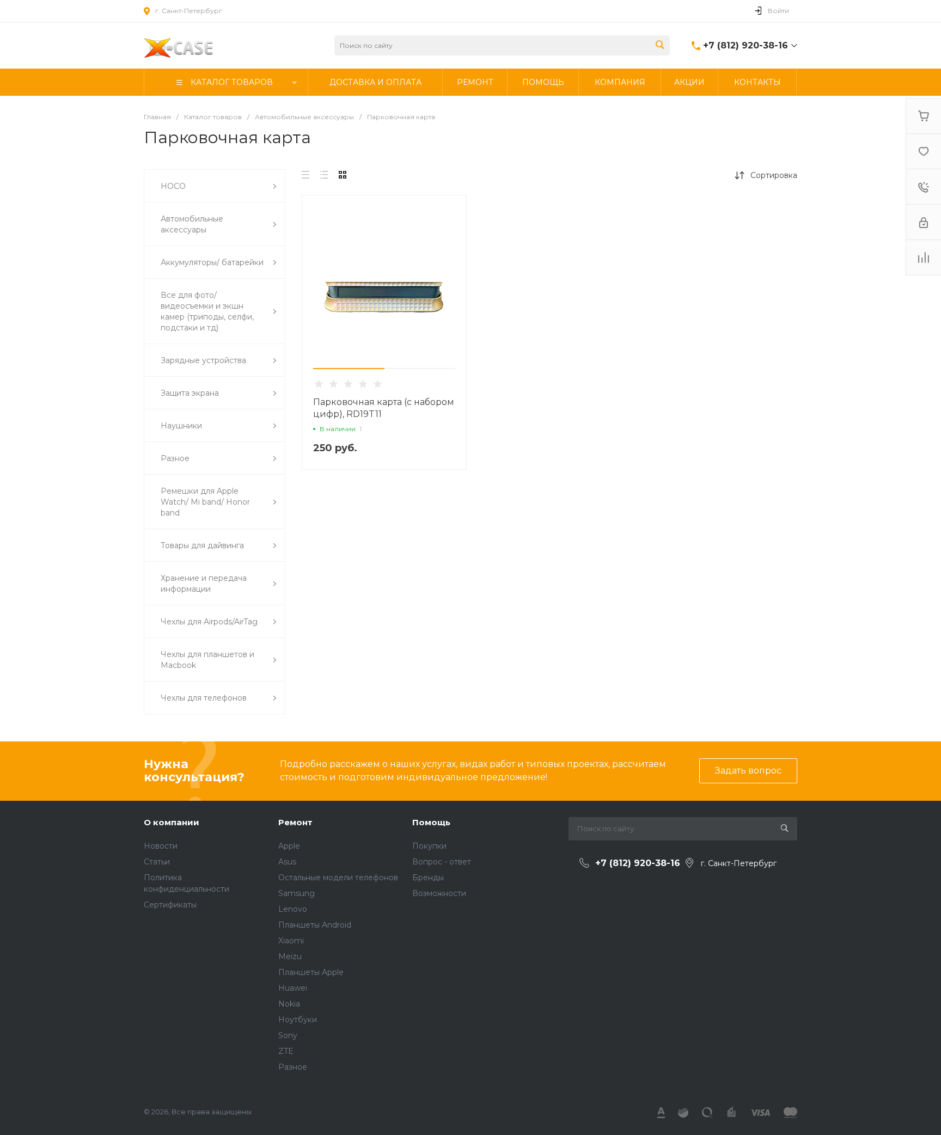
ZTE (286, 1051)
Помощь (431, 822)
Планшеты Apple (311, 972)
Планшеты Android (314, 925)
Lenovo (292, 909)
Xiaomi (291, 941)
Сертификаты (170, 905)
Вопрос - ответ (441, 862)
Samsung (296, 893)
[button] (348, 368)
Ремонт (295, 822)
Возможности (439, 893)
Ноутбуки (297, 1019)
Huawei (292, 988)
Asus (287, 862)
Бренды (428, 877)
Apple (289, 846)
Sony (287, 1035)
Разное (292, 1067)
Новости (161, 846)
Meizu (290, 956)
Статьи (157, 862)
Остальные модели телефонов (338, 877)
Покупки (429, 846)
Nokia (289, 1004)
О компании (171, 822)
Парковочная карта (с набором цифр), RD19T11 (383, 408)
